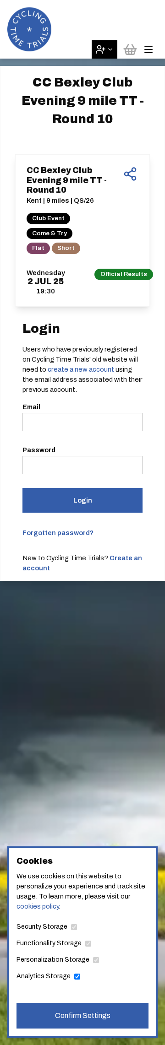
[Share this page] (130, 174)
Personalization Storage (52, 959)
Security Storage (41, 926)
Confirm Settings (82, 1015)
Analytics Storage (43, 976)
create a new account (81, 369)
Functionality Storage (49, 943)
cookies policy (37, 906)
